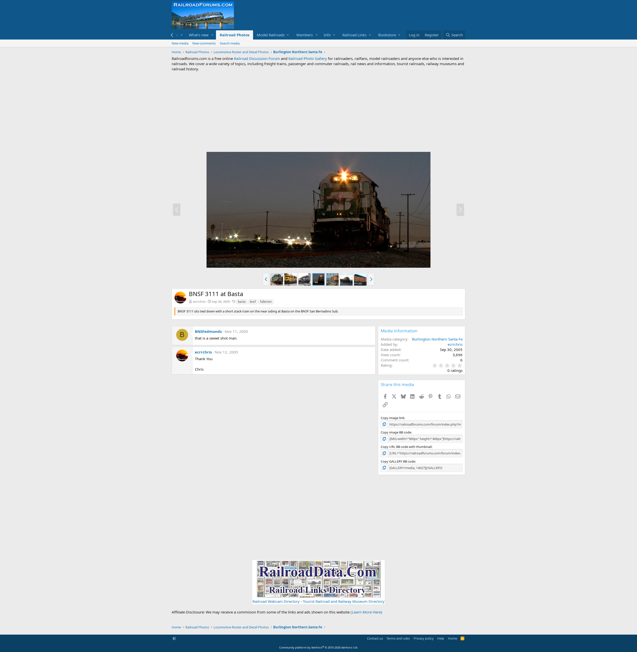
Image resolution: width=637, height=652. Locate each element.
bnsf (253, 302)
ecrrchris (199, 301)
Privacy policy (424, 638)
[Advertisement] (318, 111)
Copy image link (392, 418)
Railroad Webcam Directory (276, 601)
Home (452, 638)
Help (440, 638)
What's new (199, 34)
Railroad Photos (234, 34)
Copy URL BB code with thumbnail (406, 446)
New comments (204, 43)
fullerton (266, 302)
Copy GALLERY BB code (398, 461)
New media (180, 43)
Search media (230, 43)
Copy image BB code (396, 432)
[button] (181, 35)
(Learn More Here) (366, 611)
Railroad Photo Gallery (307, 58)
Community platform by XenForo (318, 647)
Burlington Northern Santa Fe (437, 339)
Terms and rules (398, 638)
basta (242, 302)
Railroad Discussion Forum (257, 58)
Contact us (375, 638)
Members (304, 34)
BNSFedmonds (208, 331)
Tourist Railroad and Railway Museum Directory (343, 601)
